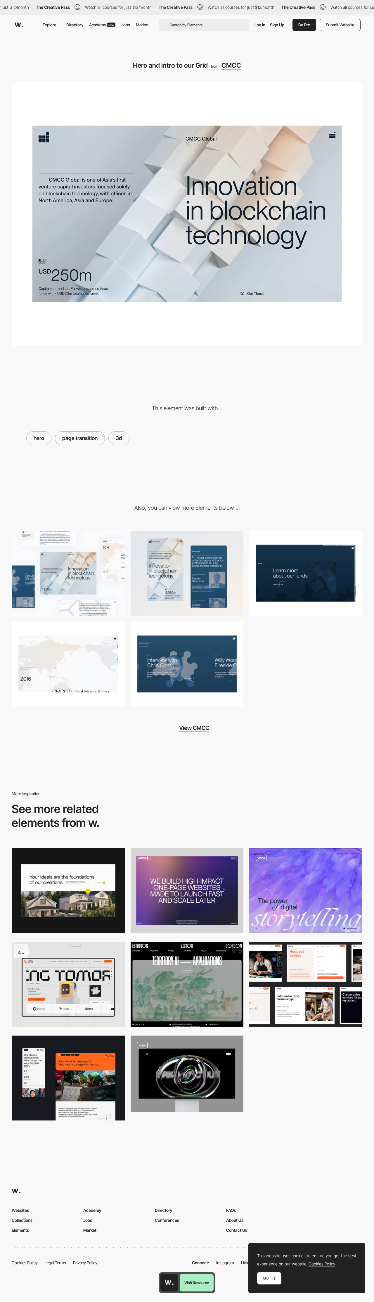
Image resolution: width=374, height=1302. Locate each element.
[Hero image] (187, 984)
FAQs (231, 1210)
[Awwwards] (19, 25)
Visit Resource (196, 1282)
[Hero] (187, 890)
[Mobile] (187, 573)
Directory (74, 24)
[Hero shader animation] (305, 890)
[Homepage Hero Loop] (68, 984)
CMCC (231, 65)
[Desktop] (68, 573)
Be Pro (304, 24)
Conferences (167, 1220)
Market (142, 24)
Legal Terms (55, 1262)
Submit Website (340, 24)
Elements (20, 1230)
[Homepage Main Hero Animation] (187, 1074)
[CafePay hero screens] (305, 984)
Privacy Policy (85, 1262)
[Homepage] (68, 1078)
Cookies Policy (25, 1262)
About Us (234, 1220)
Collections (22, 1220)
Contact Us (236, 1230)
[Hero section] (68, 890)
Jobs (125, 24)
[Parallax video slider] (187, 664)
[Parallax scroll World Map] (68, 664)
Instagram (225, 1262)
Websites (20, 1210)
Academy (101, 24)
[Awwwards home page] (169, 1282)
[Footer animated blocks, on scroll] (305, 573)
